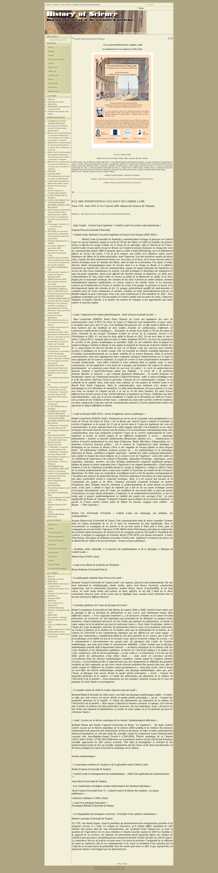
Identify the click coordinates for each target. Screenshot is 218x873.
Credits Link (53, 75)
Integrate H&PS (54, 174)
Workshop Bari (54, 478)
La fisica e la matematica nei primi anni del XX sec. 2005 (58, 219)
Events (56, 5)
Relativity (52, 544)
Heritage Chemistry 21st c (58, 593)
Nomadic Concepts (56, 102)
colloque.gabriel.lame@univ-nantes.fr (125, 183)
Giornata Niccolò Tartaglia (59, 301)
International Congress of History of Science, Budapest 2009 (58, 274)
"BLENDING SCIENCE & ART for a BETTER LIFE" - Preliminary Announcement (59, 291)
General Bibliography (57, 568)
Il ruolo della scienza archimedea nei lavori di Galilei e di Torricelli (58, 341)
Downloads (53, 83)
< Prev (118, 864)
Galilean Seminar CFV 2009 (59, 497)
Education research (56, 59)
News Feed (52, 67)
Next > (125, 864)
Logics (51, 560)
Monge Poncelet (54, 442)
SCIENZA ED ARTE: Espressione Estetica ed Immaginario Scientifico (58, 368)
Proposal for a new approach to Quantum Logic (57, 253)
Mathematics (53, 552)
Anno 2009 (65, 5)
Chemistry (52, 556)
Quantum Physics (55, 540)
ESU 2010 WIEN (54, 485)
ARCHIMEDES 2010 (56, 466)
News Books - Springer (57, 617)
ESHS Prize (52, 596)
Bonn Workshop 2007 (57, 286)
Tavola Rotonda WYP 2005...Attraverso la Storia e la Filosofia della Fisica (59, 437)
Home (48, 5)
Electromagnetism (56, 536)
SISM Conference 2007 (57, 279)
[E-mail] (171, 38)
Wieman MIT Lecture (56, 632)
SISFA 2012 (52, 104)
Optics (51, 528)
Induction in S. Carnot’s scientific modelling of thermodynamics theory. (58, 305)
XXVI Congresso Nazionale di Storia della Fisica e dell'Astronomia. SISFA (59, 212)
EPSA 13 (51, 99)
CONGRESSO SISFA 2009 (58, 469)
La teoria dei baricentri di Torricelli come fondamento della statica (58, 329)
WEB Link (52, 71)
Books (51, 79)
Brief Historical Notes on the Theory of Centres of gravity (58, 322)
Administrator (54, 91)
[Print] (169, 38)
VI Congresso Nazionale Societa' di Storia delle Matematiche (58, 128)
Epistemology (54, 564)
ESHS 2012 (52, 517)
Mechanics (52, 524)
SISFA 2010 (52, 615)
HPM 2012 (52, 171)
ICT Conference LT (55, 603)
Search (51, 63)
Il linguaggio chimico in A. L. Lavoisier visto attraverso (59, 226)
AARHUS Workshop (56, 514)
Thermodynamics (55, 532)
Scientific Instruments (57, 548)
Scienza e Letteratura (56, 471)
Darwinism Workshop (57, 476)
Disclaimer (52, 87)
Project (51, 55)
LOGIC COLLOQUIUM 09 (58, 473)
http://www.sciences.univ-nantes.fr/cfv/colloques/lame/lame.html (125, 179)
